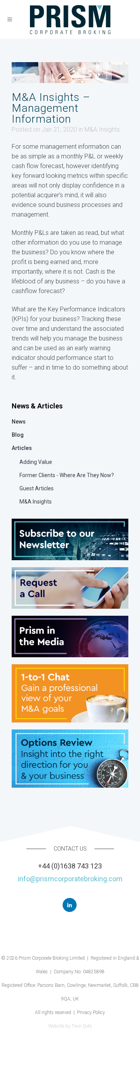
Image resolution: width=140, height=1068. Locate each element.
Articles (22, 448)
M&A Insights (102, 129)
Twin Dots (82, 1026)
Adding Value (35, 462)
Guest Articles (36, 488)
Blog (18, 435)
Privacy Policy (91, 1012)
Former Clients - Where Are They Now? (66, 475)
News (19, 422)
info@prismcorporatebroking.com (70, 879)
